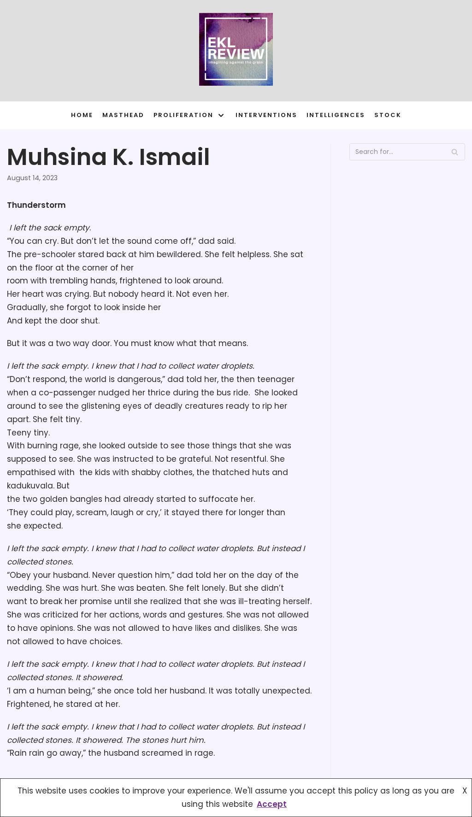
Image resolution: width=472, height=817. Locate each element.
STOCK (387, 115)
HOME (82, 115)
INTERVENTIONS (266, 115)
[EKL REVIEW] (236, 50)
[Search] (454, 151)
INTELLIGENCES (336, 115)
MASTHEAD (123, 115)
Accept (272, 804)
